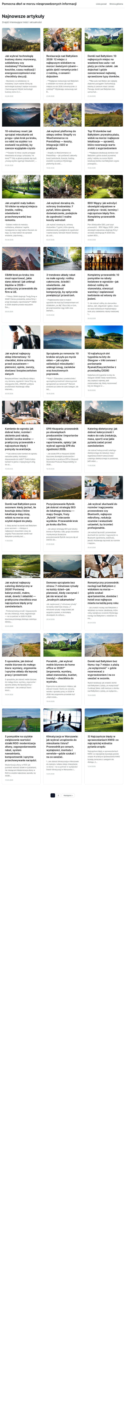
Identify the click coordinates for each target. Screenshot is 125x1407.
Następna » (68, 795)
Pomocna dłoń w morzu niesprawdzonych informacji (39, 4)
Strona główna (116, 4)
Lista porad (101, 4)
